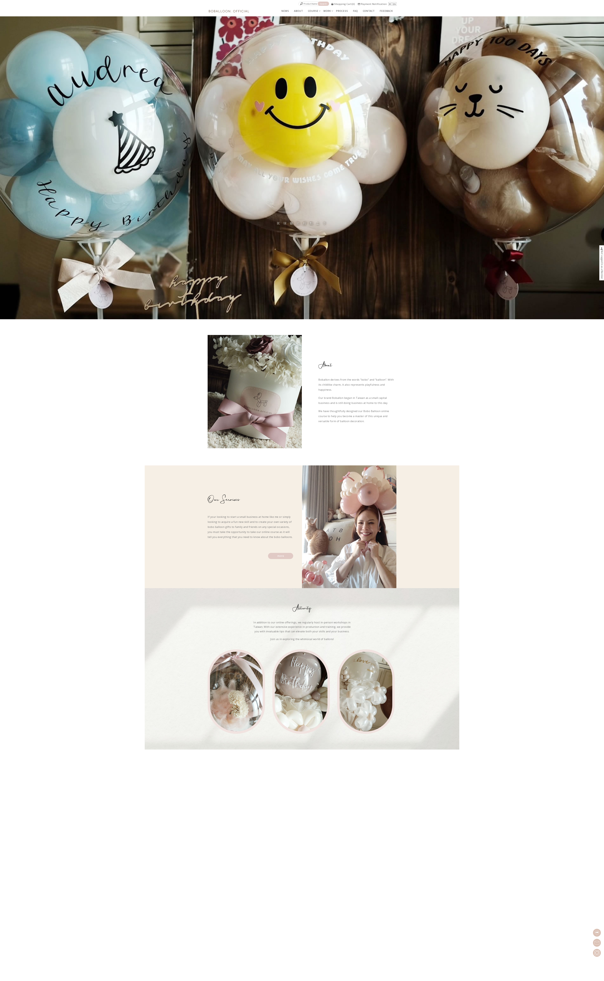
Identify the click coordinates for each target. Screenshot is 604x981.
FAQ (355, 10)
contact (369, 10)
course (313, 10)
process (342, 10)
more (280, 556)
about (298, 10)
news (285, 10)
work (327, 10)
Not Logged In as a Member (602, 264)
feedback (386, 10)
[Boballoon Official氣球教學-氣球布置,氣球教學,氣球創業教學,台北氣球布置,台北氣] (229, 11)
